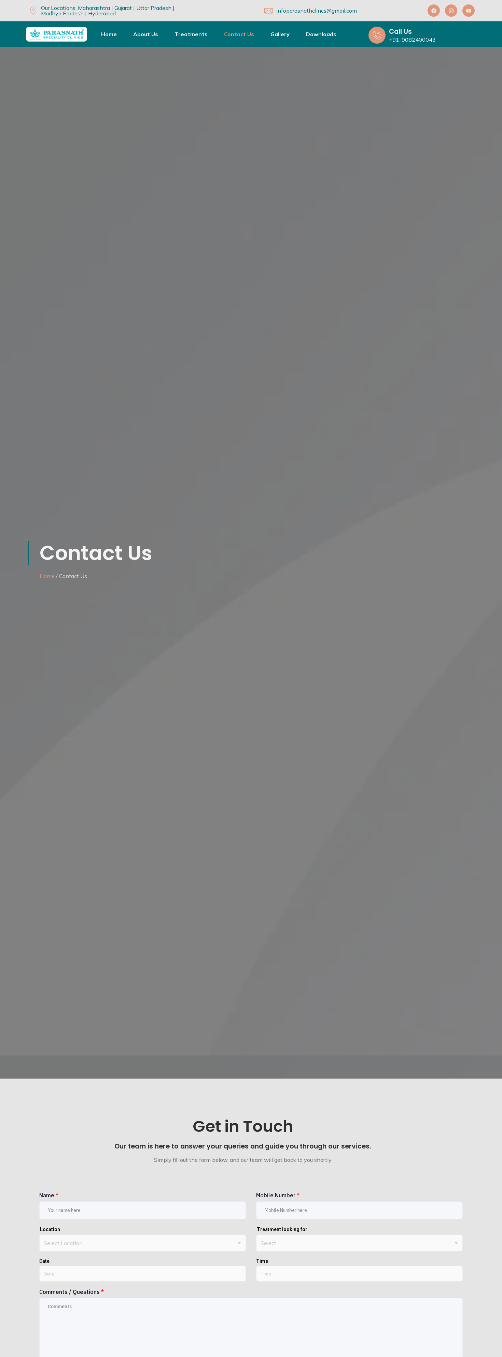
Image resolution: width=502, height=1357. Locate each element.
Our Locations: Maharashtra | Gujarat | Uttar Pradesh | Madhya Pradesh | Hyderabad (108, 10)
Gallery (280, 34)
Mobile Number (277, 1195)
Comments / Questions (71, 1291)
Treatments (191, 34)
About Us (145, 34)
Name (48, 1195)
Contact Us (239, 34)
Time (262, 1261)
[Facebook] (434, 10)
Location (50, 1229)
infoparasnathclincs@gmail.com (316, 10)
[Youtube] (468, 10)
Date (44, 1261)
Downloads (321, 34)
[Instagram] (451, 10)
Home (109, 34)
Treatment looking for (282, 1229)
